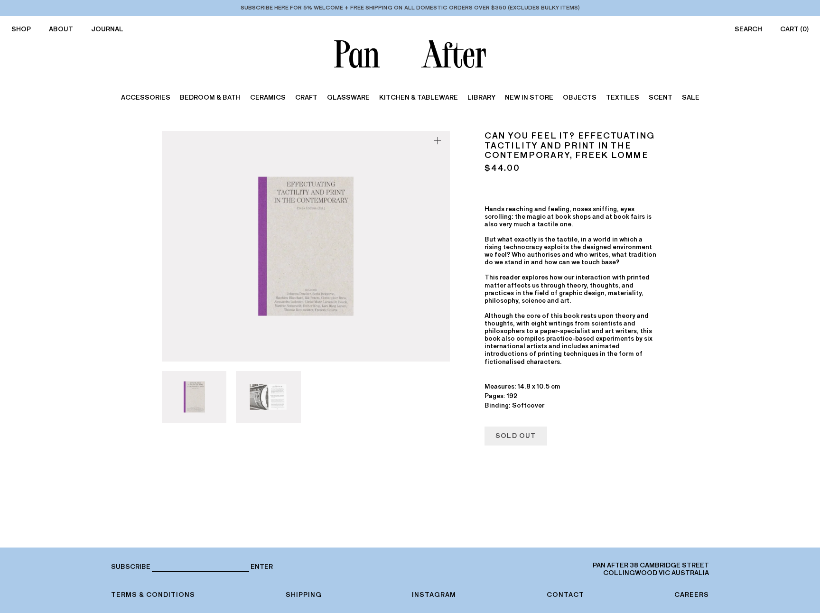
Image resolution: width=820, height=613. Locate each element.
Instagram (434, 595)
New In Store (529, 97)
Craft (306, 97)
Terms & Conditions (153, 595)
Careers (691, 595)
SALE (690, 97)
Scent (660, 97)
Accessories (145, 97)
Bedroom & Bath (210, 97)
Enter (262, 567)
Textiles (622, 97)
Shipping (304, 595)
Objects (579, 97)
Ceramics (268, 97)
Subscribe (130, 567)
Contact (565, 595)
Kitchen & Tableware (418, 97)
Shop (21, 29)
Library (481, 97)
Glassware (348, 97)
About (61, 29)
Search (748, 29)
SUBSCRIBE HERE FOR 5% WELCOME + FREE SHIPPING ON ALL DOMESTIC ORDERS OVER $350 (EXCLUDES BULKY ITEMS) (410, 7)
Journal (107, 29)
